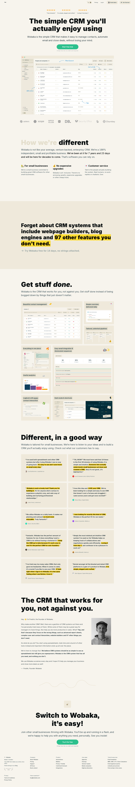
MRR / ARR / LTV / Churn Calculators (117, 761)
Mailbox (58, 761)
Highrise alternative (87, 768)
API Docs (32, 766)
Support (32, 763)
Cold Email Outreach (61, 766)
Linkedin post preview (114, 766)
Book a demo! (33, 768)
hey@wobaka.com (35, 778)
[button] (88, 2)
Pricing (96, 2)
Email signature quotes (114, 763)
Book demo (113, 2)
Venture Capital (86, 763)
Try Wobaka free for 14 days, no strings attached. (52, 250)
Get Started (126, 2)
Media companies (86, 766)
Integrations (59, 768)
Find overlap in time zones (115, 768)
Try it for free (67, 742)
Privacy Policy (8, 780)
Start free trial (67, 47)
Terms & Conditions (9, 778)
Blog (16, 765)
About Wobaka (34, 759)
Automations (59, 759)
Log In (102, 2)
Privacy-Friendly (60, 763)
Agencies (84, 759)
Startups (84, 761)
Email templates (112, 759)
